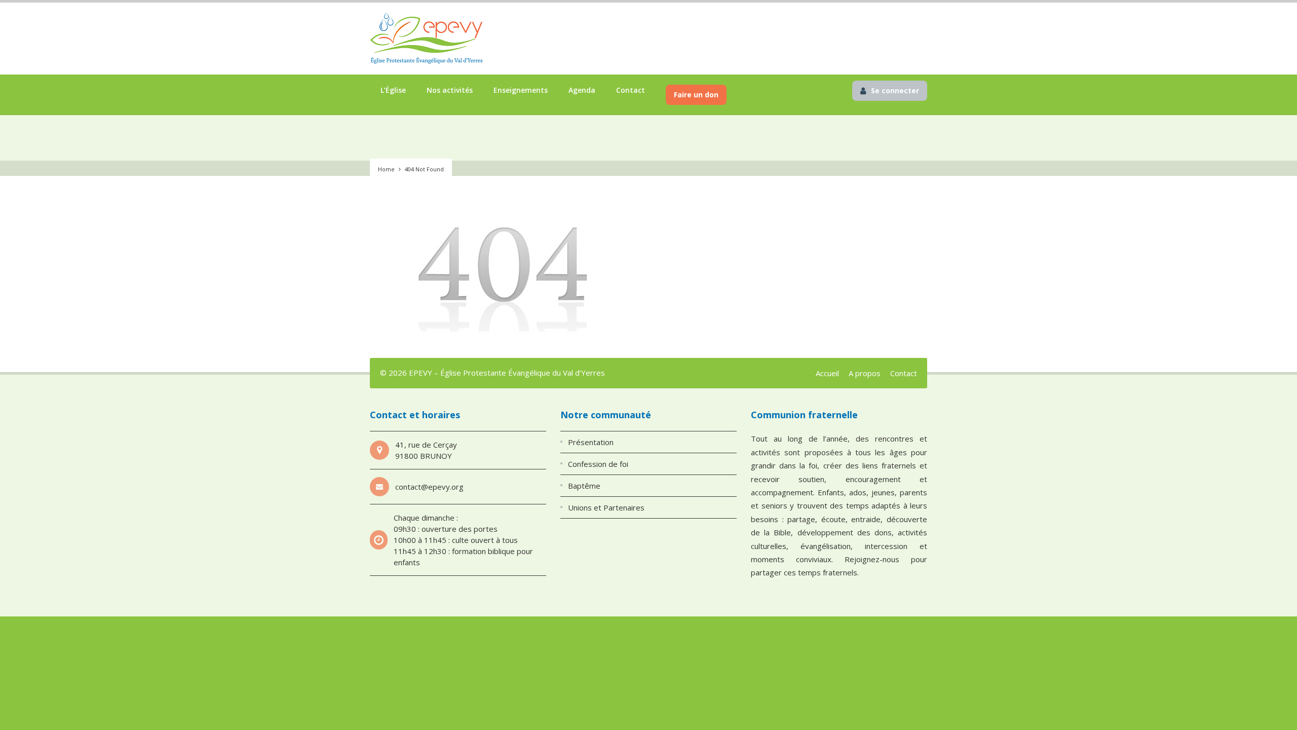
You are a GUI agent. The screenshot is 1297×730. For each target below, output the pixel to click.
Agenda (581, 90)
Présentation (591, 442)
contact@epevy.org (429, 487)
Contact (630, 90)
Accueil (827, 373)
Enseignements (520, 90)
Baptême (584, 486)
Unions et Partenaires (606, 507)
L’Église (393, 90)
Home (386, 169)
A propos (865, 373)
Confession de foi (598, 464)
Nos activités (450, 90)
